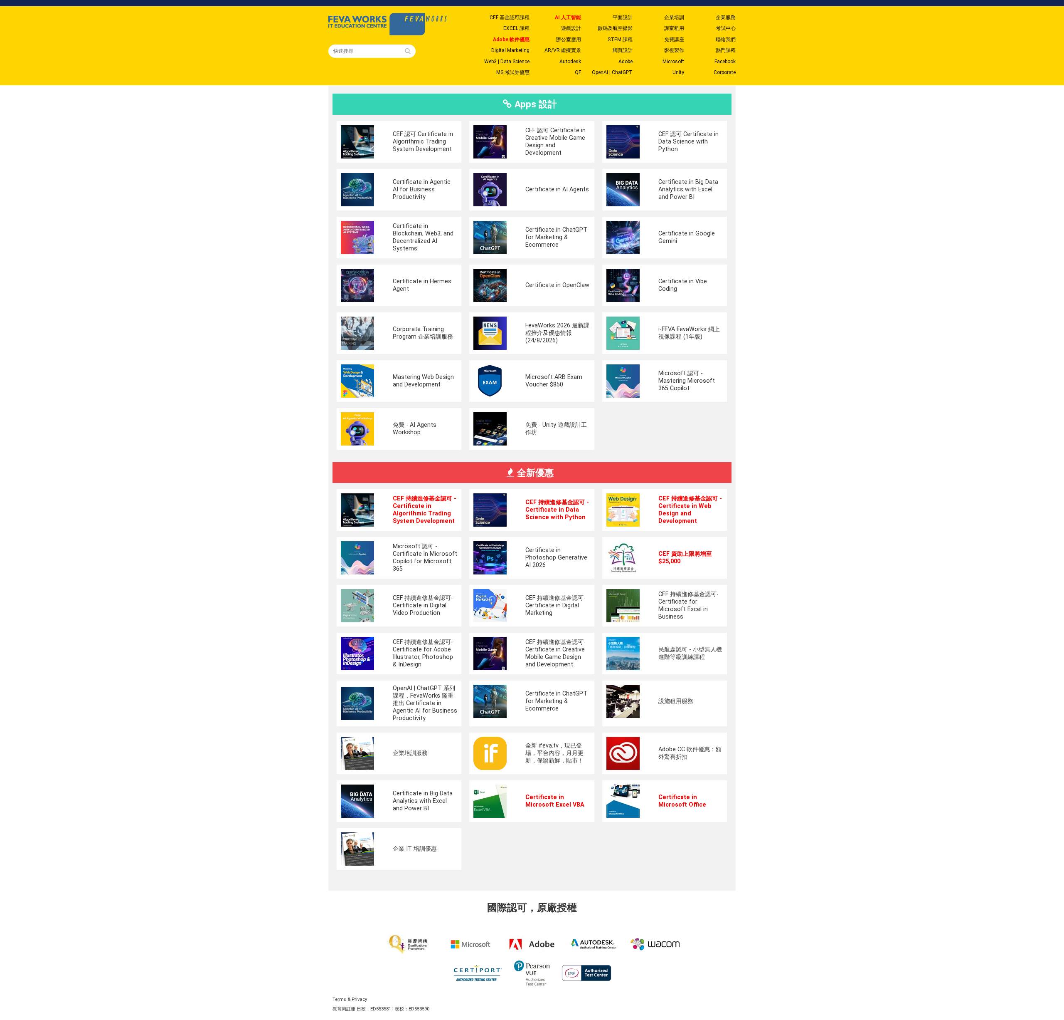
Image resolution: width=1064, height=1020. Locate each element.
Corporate (725, 72)
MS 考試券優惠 (513, 72)
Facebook (725, 61)
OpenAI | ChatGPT (612, 72)
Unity (678, 72)
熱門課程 (726, 50)
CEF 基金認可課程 (510, 17)
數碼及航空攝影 (615, 28)
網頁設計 (623, 50)
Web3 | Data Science (507, 61)
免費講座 (674, 39)
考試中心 (726, 28)
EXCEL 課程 (516, 28)
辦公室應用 (568, 39)
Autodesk (570, 61)
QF (578, 72)
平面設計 (623, 17)
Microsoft (673, 61)
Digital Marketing (510, 50)
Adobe (625, 61)
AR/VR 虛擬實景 (562, 50)
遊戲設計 (571, 28)
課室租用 (674, 28)
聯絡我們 (726, 39)
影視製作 (674, 50)
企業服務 (726, 17)
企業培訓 (674, 17)
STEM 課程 (620, 39)
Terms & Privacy (349, 999)
